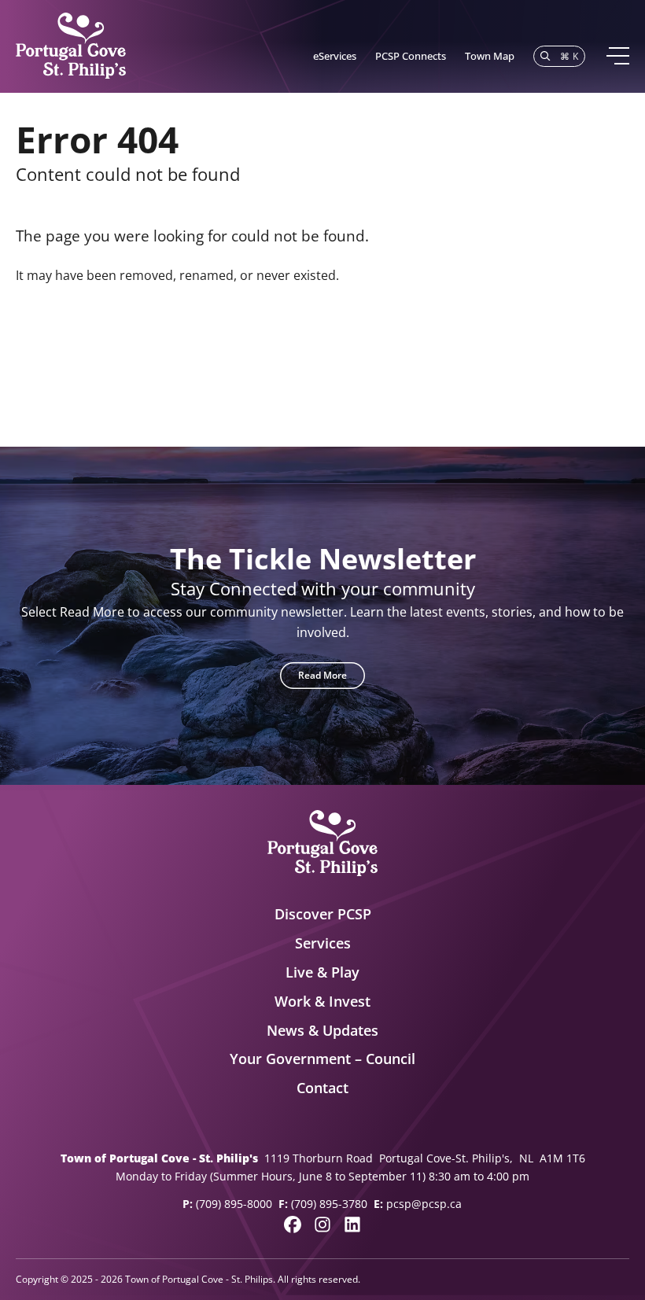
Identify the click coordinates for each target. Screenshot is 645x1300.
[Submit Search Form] (610, 351)
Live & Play (322, 972)
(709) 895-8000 (234, 1203)
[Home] (71, 46)
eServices (334, 56)
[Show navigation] (617, 56)
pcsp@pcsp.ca (424, 1203)
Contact (322, 1087)
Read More (322, 675)
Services (323, 943)
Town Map (489, 56)
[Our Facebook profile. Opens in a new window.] (292, 1224)
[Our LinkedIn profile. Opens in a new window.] (352, 1224)
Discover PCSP (323, 913)
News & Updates (322, 1030)
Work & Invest (322, 1001)
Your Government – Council (322, 1058)
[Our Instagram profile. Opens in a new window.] (322, 1224)
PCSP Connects (410, 56)
